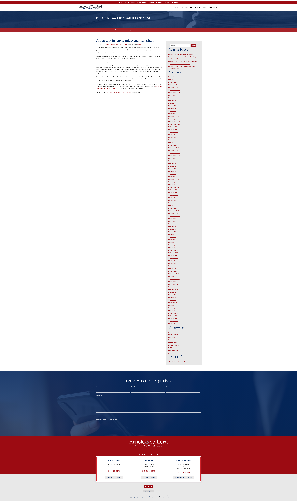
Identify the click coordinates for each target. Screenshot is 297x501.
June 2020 (173, 231)
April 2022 (173, 174)
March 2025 (173, 82)
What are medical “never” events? (180, 64)
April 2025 (173, 79)
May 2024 (173, 108)
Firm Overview (184, 7)
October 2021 (174, 189)
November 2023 (175, 124)
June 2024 (173, 105)
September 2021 (175, 192)
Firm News (173, 342)
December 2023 (175, 121)
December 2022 (175, 153)
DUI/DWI (140, 44)
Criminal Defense (175, 332)
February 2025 (174, 84)
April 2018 (173, 300)
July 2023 (173, 134)
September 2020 (175, 224)
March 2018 (173, 302)
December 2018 (175, 279)
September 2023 (175, 129)
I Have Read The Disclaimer (108, 419)
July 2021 (173, 197)
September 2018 (175, 287)
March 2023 (173, 145)
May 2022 (173, 171)
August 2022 (174, 163)
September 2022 (175, 161)
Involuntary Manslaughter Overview (119, 92)
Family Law (173, 340)
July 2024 (173, 103)
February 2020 (174, 242)
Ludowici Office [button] (148, 477)
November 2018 (175, 281)
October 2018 (174, 284)
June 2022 (173, 168)
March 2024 (173, 113)
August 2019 (174, 258)
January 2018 (174, 308)
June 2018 (173, 294)
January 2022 (174, 182)
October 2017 (174, 315)
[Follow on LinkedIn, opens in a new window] (151, 486)
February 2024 (174, 116)
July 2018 (173, 292)
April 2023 (173, 142)
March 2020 (173, 239)
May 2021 (173, 203)
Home (176, 7)
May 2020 (173, 234)
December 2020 (175, 216)
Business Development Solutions (156, 497)
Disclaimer (99, 416)
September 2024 (175, 98)
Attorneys (193, 7)
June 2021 (173, 200)
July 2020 (173, 229)
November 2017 (175, 313)
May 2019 (173, 266)
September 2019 (175, 255)
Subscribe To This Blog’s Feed (177, 361)
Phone (168, 387)
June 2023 (173, 137)
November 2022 (175, 155)
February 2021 (174, 210)
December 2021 (175, 184)
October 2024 (174, 95)
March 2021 (173, 208)
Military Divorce (174, 345)
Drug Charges (174, 334)
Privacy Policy (141, 497)
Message (99, 395)
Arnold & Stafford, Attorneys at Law (115, 44)
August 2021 (174, 195)
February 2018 (174, 305)
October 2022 (174, 158)
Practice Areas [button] (201, 7)
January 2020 (174, 245)
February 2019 (174, 273)
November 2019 (175, 250)
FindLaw (170, 497)
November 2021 (175, 187)
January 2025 (174, 87)
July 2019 (173, 260)
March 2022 (173, 176)
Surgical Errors (174, 350)
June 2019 (173, 263)
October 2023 (174, 126)
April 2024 (173, 111)
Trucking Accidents (176, 353)
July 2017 (173, 323)
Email (133, 387)
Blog (210, 7)
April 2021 (173, 205)
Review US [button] (148, 491)
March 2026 (173, 77)
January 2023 (174, 150)
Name (98, 387)
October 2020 (174, 221)
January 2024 (174, 119)
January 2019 (174, 276)
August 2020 (174, 226)
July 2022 (173, 166)
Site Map (133, 497)
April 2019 (173, 268)
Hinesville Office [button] (114, 477)
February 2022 (174, 179)
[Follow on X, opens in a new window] (148, 486)
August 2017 (174, 321)
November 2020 (175, 218)
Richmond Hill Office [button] (183, 477)
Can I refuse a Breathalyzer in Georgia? (182, 54)
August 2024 (174, 100)
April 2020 (173, 237)
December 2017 (175, 310)
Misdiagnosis (174, 348)
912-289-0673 (143, 2)
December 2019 (175, 247)
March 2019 (173, 271)
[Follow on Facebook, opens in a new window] (145, 486)
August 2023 (174, 132)
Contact (215, 7)
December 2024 (175, 90)
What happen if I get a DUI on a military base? (184, 61)
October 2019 (174, 252)
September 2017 (175, 318)
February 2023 (174, 147)
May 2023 (173, 140)
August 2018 (174, 289)
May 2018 (173, 297)
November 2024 (175, 92)
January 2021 (174, 213)
